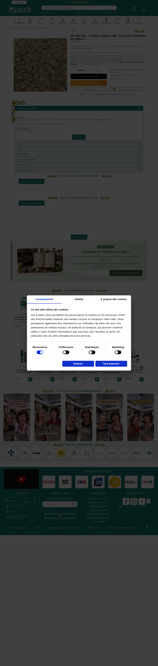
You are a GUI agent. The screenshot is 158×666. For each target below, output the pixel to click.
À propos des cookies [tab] (114, 299)
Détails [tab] (79, 299)
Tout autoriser (111, 363)
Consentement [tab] (44, 299)
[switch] (66, 352)
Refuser (78, 363)
